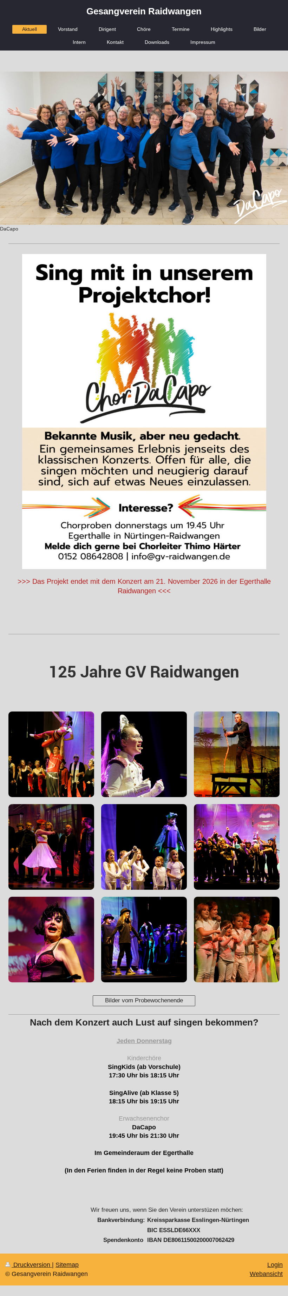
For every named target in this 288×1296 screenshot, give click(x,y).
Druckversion (32, 1264)
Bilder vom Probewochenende (144, 1000)
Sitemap (67, 1264)
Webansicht (266, 1273)
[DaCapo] (144, 148)
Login (275, 1264)
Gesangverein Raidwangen (144, 11)
